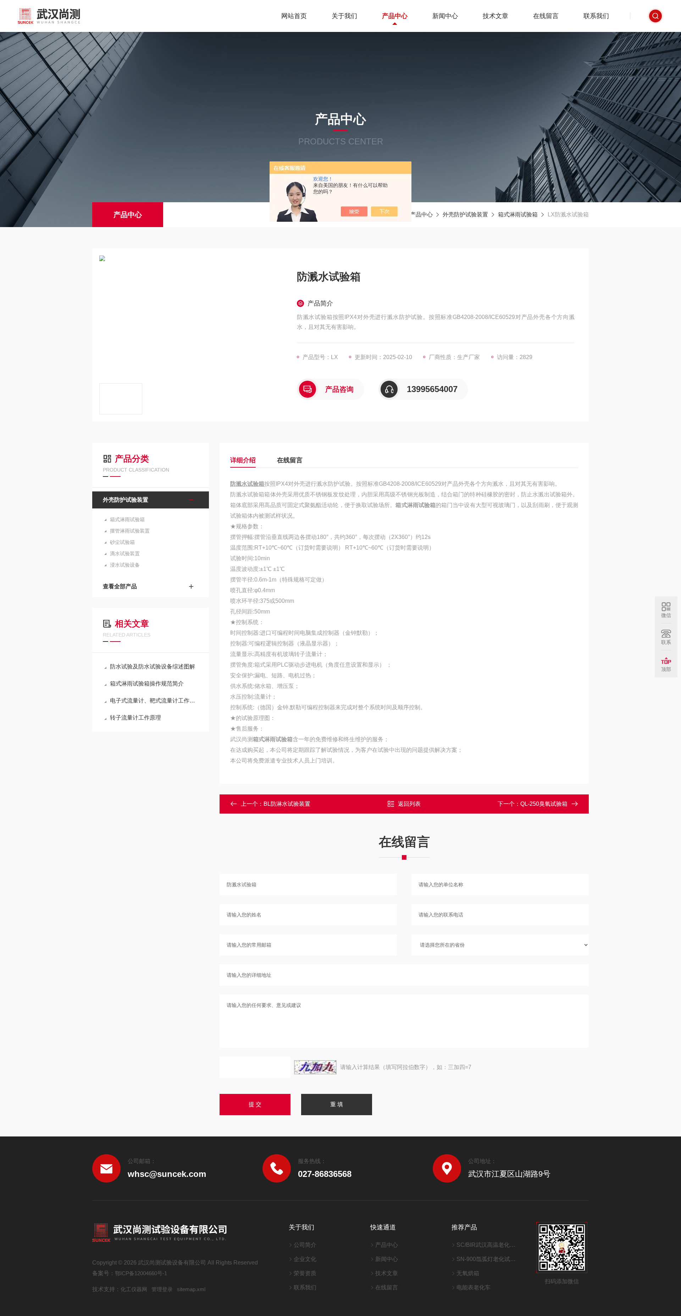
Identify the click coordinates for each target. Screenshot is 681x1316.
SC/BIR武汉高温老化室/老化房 (487, 1245)
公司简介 (305, 1245)
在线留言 (546, 16)
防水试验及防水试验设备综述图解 (152, 666)
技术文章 (495, 16)
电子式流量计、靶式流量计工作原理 (154, 701)
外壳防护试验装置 (465, 214)
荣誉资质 (305, 1273)
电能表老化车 (473, 1287)
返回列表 (409, 804)
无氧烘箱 (467, 1273)
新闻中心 (445, 16)
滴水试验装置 (125, 553)
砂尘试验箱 (122, 542)
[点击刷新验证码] (315, 1067)
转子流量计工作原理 (135, 718)
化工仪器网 (134, 1289)
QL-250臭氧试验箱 (544, 804)
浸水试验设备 (125, 565)
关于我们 (344, 16)
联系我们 (596, 16)
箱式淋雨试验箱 (518, 214)
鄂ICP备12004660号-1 (141, 1273)
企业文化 (305, 1259)
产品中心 (395, 16)
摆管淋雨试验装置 (130, 531)
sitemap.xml (191, 1289)
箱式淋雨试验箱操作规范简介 (147, 684)
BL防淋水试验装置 (287, 804)
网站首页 (294, 16)
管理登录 (162, 1289)
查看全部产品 (120, 586)
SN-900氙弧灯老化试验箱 (487, 1259)
